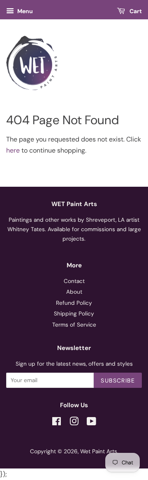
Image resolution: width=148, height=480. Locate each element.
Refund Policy (74, 302)
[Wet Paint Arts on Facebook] (56, 423)
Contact (74, 281)
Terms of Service (74, 324)
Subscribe (118, 380)
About (74, 291)
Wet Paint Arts (98, 451)
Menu (24, 11)
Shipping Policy (74, 313)
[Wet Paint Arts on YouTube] (91, 423)
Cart (135, 11)
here (13, 150)
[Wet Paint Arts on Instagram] (74, 423)
